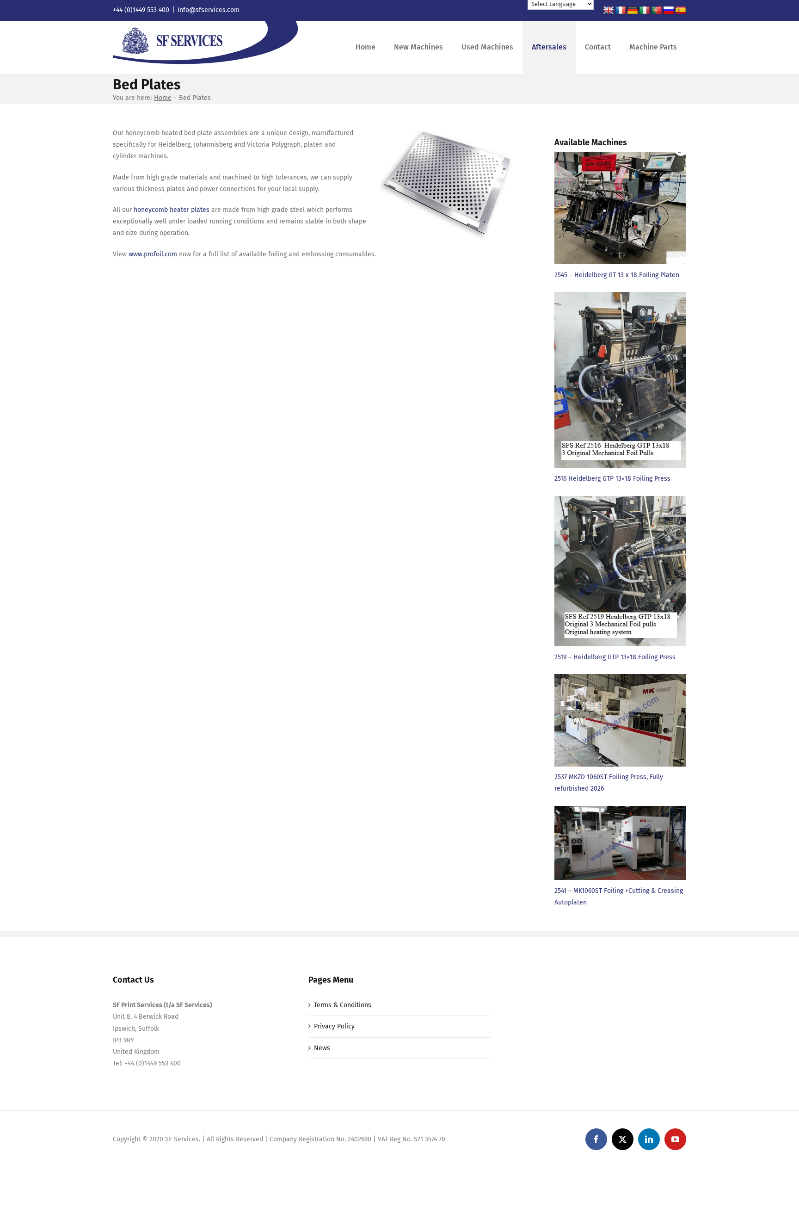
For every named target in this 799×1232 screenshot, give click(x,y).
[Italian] (644, 10)
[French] (620, 10)
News (322, 1048)
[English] (608, 10)
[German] (632, 10)
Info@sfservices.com (209, 10)
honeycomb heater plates (171, 210)
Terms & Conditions (342, 1005)
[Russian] (668, 10)
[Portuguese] (656, 10)
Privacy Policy (334, 1026)
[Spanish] (680, 10)
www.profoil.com (153, 254)
